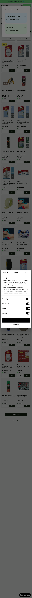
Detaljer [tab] (16, 272)
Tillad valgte (16, 324)
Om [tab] (26, 272)
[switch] (28, 303)
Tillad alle (16, 320)
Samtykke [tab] (5, 272)
